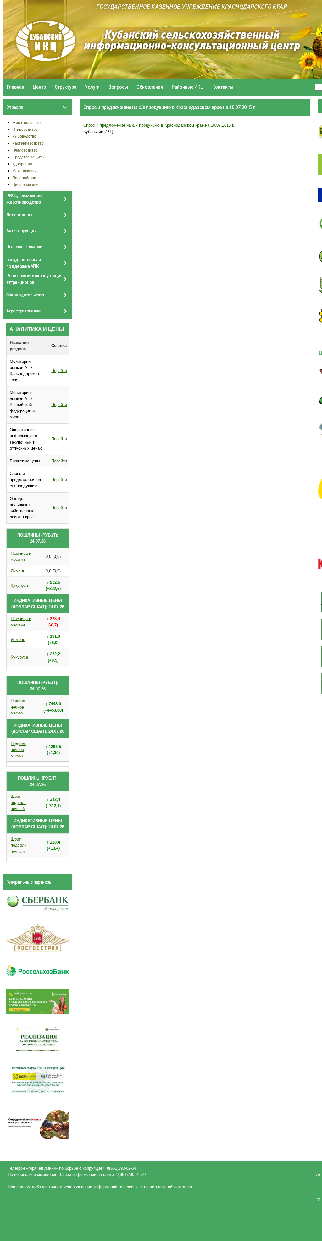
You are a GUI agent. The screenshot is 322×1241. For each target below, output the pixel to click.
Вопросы (118, 87)
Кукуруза (19, 585)
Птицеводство (25, 129)
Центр (39, 87)
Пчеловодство (25, 150)
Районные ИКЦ (188, 87)
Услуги (92, 87)
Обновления (149, 87)
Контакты (222, 87)
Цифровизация (26, 185)
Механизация (24, 171)
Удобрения (22, 164)
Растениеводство (28, 143)
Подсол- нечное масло (18, 706)
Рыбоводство (24, 136)
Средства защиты (28, 157)
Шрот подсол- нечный (18, 802)
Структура (65, 87)
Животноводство (27, 122)
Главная (15, 87)
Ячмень (18, 571)
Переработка (24, 178)
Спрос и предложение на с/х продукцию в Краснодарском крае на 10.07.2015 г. (158, 125)
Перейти (59, 370)
